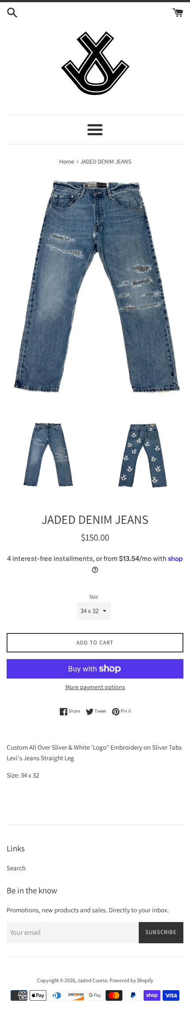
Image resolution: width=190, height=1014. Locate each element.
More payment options (95, 687)
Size (93, 596)
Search (16, 868)
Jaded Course (92, 980)
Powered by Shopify (131, 980)
